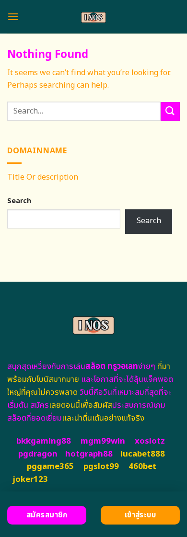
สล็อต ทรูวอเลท (111, 366)
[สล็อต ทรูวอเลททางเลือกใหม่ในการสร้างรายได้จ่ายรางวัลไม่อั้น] (93, 17)
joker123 (30, 479)
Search (19, 201)
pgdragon (38, 454)
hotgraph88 (89, 454)
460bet (142, 466)
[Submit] (170, 111)
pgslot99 (101, 466)
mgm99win (103, 441)
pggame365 (50, 466)
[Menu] (13, 16)
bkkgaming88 (43, 441)
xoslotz (150, 441)
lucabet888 (142, 454)
